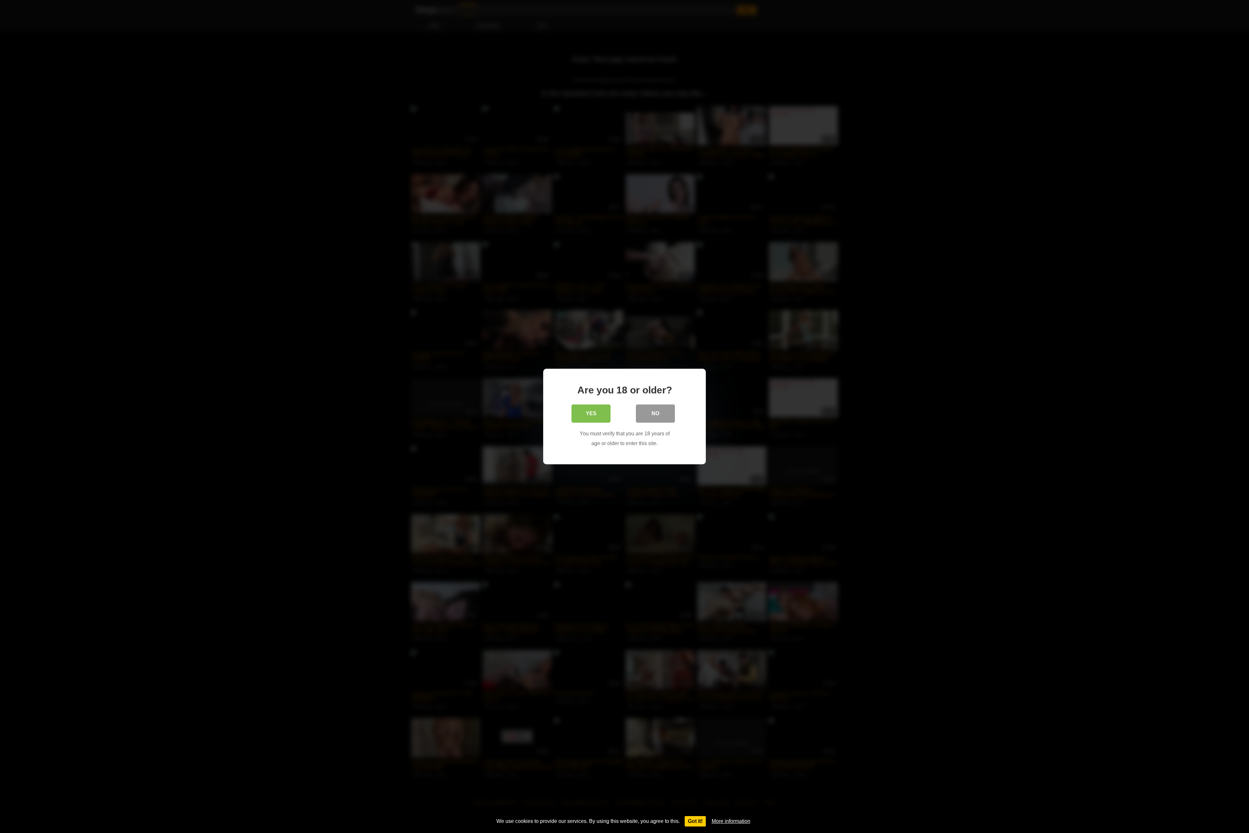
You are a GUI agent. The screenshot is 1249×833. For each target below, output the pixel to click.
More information (731, 821)
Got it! (695, 821)
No (655, 413)
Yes (591, 413)
